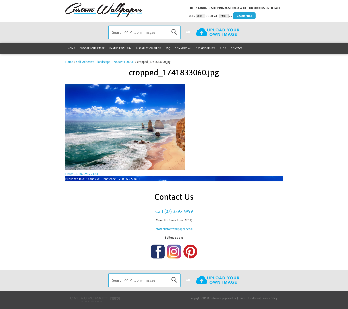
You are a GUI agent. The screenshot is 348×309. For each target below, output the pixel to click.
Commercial (183, 48)
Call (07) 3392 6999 (174, 211)
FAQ (167, 48)
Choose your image (92, 48)
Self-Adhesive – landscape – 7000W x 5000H (105, 61)
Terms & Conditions (249, 298)
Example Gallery (120, 48)
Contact (237, 48)
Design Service (205, 48)
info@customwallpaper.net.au (174, 229)
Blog (223, 48)
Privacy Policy (269, 298)
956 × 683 (91, 173)
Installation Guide (148, 48)
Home (71, 48)
